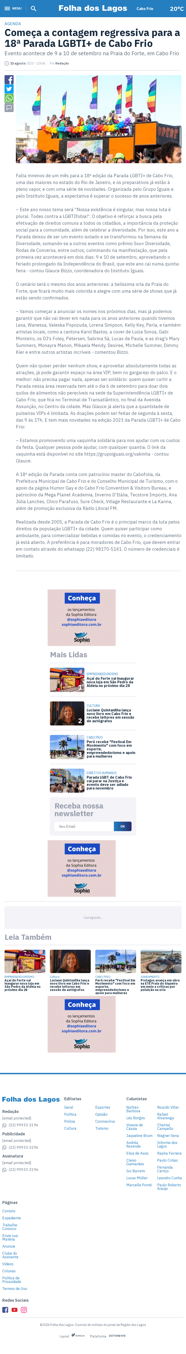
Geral (68, 1107)
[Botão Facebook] (9, 79)
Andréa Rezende (133, 1144)
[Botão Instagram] (24, 1310)
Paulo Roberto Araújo (169, 1187)
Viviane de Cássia (134, 1127)
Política (70, 1114)
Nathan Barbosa (133, 1109)
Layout (65, 1336)
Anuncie (8, 1246)
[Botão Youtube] (14, 1310)
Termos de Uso (14, 1288)
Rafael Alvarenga (165, 1116)
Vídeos (7, 1264)
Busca (32, 8)
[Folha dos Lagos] (93, 8)
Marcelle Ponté (139, 1185)
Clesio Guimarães (135, 1162)
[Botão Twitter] (9, 88)
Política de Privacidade (11, 1280)
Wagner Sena (168, 1135)
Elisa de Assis (137, 1153)
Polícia (69, 1121)
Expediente (11, 1218)
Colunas (9, 1271)
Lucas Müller (137, 1178)
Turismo (101, 1128)
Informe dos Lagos (167, 1144)
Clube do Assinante (10, 1255)
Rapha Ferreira (169, 1153)
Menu (17, 8)
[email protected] (16, 1118)
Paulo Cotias (167, 1160)
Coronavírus (105, 1121)
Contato (8, 1211)
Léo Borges (135, 1118)
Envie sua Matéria (10, 1237)
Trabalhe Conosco (9, 1227)
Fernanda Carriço (165, 1169)
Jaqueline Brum (139, 1135)
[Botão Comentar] (9, 107)
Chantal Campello (165, 1127)
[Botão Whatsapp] (9, 98)
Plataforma (98, 1336)
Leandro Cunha (169, 1178)
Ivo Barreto (135, 1171)
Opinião (101, 1114)
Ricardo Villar (168, 1107)
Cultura (70, 1128)
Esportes (102, 1107)
